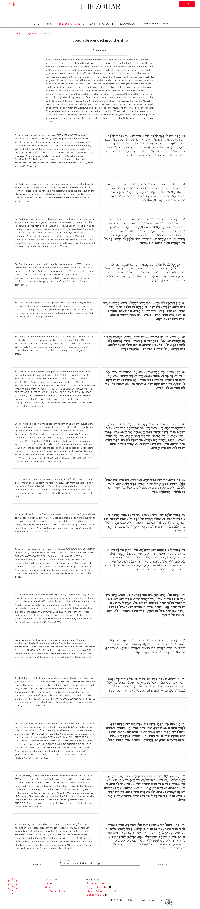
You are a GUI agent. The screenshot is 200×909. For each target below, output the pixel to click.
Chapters (64, 860)
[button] (100, 863)
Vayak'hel (31, 34)
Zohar (18, 34)
